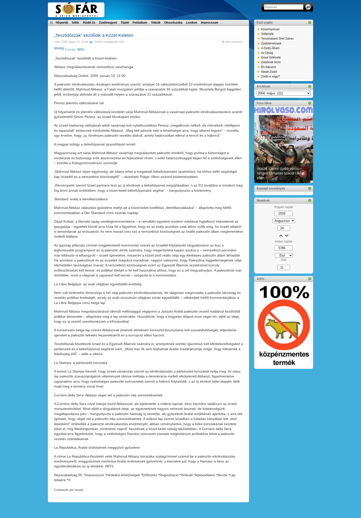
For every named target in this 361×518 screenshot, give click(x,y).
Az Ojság (267, 53)
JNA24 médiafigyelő (105, 41)
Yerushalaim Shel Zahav (277, 38)
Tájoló (125, 22)
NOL (122, 41)
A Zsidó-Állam (270, 48)
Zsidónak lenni (271, 62)
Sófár (75, 22)
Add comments (234, 41)
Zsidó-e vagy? (270, 76)
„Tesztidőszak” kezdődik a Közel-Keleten (93, 35)
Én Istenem (268, 67)
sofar (57, 41)
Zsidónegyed (108, 22)
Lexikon (191, 22)
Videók (156, 22)
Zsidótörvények (271, 43)
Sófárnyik (267, 34)
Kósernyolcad (270, 29)
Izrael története (271, 57)
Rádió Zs (89, 22)
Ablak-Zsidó (269, 71)
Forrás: (74, 49)
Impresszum (209, 22)
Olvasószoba (173, 22)
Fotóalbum (140, 22)
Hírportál (62, 22)
